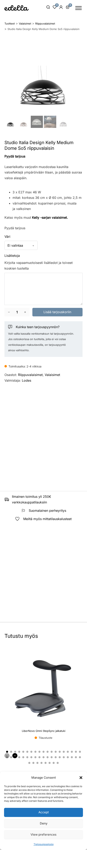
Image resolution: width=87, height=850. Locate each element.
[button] (81, 778)
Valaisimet (52, 375)
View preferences (43, 834)
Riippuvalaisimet (30, 375)
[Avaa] (78, 8)
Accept (43, 812)
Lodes (26, 380)
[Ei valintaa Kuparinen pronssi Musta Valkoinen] (21, 245)
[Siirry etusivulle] (16, 8)
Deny (43, 823)
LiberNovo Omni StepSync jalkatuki (43, 730)
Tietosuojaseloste (44, 844)
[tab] (7, 752)
